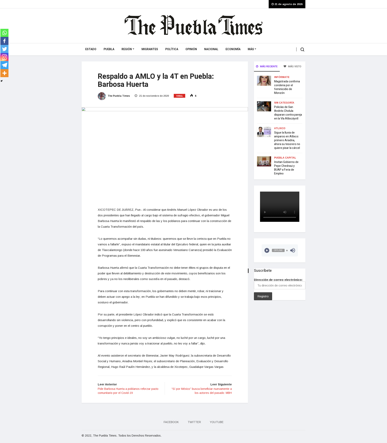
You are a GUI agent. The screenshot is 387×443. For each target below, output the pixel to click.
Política (171, 49)
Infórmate (281, 77)
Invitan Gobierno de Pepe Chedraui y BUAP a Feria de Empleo (286, 168)
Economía (233, 49)
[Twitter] (4, 49)
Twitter (194, 422)
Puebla (109, 49)
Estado (90, 49)
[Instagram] (4, 57)
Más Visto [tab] (294, 66)
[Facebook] (4, 41)
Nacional (211, 49)
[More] (4, 73)
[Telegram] (4, 65)
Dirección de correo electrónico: (278, 279)
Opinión (191, 49)
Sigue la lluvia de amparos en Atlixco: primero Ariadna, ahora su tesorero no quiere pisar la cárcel (287, 140)
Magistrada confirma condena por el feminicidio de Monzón (287, 87)
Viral (179, 96)
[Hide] (1, 81)
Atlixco (279, 128)
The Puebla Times (118, 95)
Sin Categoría (284, 102)
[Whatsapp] (4, 33)
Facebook (171, 422)
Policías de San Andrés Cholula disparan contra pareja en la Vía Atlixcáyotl (288, 113)
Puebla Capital (285, 157)
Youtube (217, 422)
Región (127, 49)
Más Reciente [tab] (268, 66)
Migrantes (149, 49)
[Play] (267, 250)
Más (251, 49)
